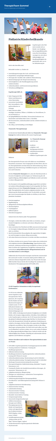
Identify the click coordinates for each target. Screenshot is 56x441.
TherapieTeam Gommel (16, 5)
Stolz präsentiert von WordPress (16, 438)
